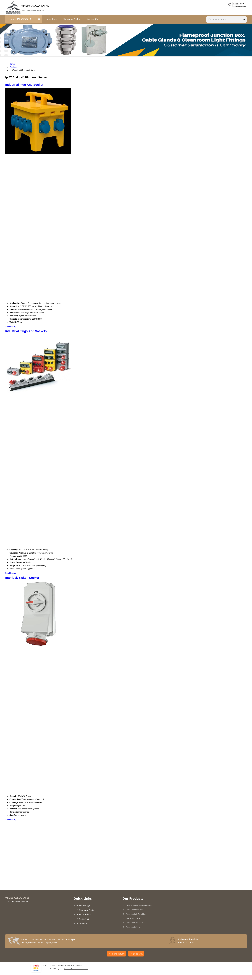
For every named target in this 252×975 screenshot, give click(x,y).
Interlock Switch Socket (22, 577)
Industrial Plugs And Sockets (26, 331)
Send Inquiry (10, 326)
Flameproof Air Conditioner (137, 914)
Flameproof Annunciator (135, 922)
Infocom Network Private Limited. (76, 969)
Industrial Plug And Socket (24, 84)
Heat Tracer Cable (133, 918)
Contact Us (92, 19)
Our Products (21, 19)
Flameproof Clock (133, 927)
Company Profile (71, 19)
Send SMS (138, 953)
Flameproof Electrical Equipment (139, 905)
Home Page (51, 19)
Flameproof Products (134, 909)
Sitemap (83, 923)
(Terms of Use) (78, 965)
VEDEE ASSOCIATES (35, 7)
